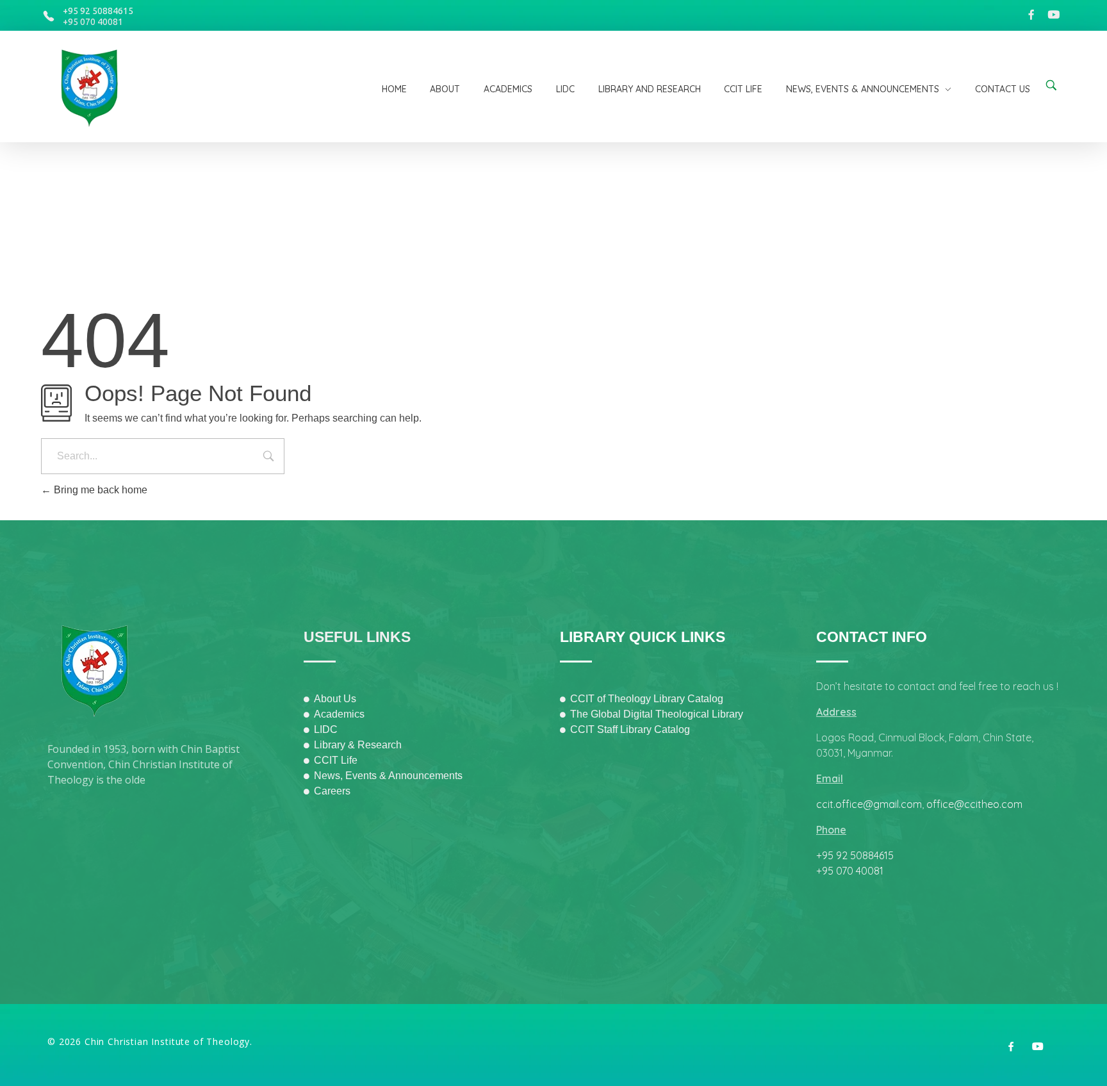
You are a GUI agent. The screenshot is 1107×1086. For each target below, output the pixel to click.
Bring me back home (99, 489)
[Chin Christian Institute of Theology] (97, 88)
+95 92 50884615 (98, 11)
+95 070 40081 (93, 22)
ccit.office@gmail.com (869, 804)
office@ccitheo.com (974, 804)
